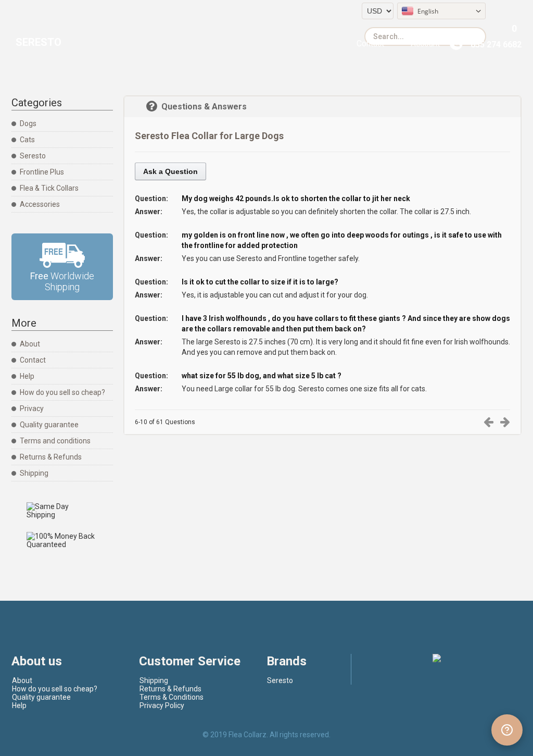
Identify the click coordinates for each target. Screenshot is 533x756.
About (30, 344)
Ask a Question (170, 171)
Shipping (34, 473)
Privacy (32, 408)
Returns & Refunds (51, 457)
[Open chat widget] (507, 730)
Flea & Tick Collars (49, 188)
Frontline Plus (42, 172)
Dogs (28, 123)
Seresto (38, 42)
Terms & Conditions (171, 697)
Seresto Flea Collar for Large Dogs (209, 135)
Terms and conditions (55, 441)
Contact (370, 43)
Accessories (40, 204)
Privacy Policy (161, 705)
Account (425, 43)
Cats (27, 139)
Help (27, 376)
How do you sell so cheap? (62, 392)
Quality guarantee (49, 424)
